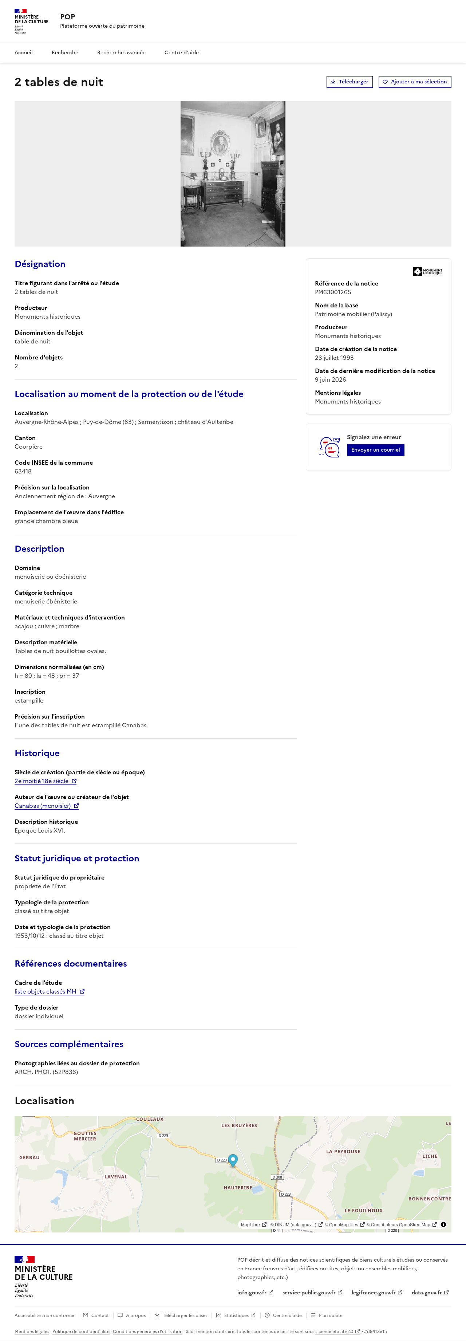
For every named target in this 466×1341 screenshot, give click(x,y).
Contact (100, 1315)
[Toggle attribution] (443, 1224)
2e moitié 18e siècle (41, 780)
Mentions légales (32, 1331)
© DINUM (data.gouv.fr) (293, 1224)
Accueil (24, 52)
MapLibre (250, 1224)
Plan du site (331, 1315)
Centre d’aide (287, 1315)
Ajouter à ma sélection (419, 82)
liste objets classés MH (45, 991)
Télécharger (353, 82)
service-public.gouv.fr (309, 1293)
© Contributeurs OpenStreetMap (398, 1224)
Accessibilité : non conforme (44, 1315)
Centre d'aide (182, 52)
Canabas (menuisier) (43, 805)
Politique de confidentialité (81, 1331)
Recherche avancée (121, 52)
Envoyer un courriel (375, 450)
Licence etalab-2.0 (334, 1331)
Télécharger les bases (185, 1315)
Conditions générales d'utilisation (147, 1331)
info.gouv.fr (251, 1293)
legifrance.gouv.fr (374, 1293)
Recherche (65, 52)
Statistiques (236, 1315)
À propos (136, 1315)
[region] (233, 1174)
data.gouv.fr (427, 1293)
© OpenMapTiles (341, 1224)
